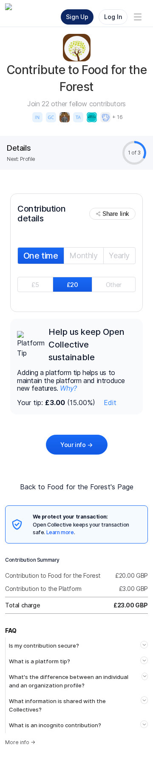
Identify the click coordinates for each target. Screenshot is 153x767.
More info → (20, 742)
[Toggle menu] (138, 17)
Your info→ (76, 444)
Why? (68, 388)
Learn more (60, 532)
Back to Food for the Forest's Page (76, 487)
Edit (110, 402)
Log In (113, 16)
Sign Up (77, 16)
